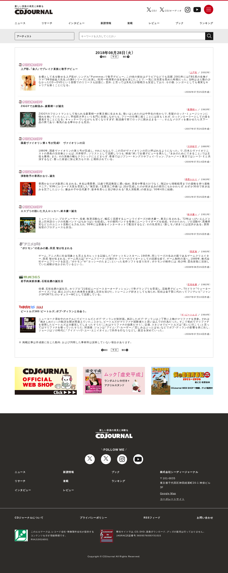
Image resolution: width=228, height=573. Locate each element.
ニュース (20, 23)
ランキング (206, 23)
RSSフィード (152, 517)
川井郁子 (192, 146)
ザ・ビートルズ (189, 314)
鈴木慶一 (192, 214)
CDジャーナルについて (29, 517)
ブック (180, 23)
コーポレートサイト (172, 499)
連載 (130, 23)
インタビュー (76, 23)
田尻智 (193, 251)
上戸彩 (193, 72)
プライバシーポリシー (93, 517)
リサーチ (47, 23)
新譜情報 (106, 23)
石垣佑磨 (192, 284)
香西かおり (191, 179)
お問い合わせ (205, 517)
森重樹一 (192, 109)
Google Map (168, 493)
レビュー (154, 23)
